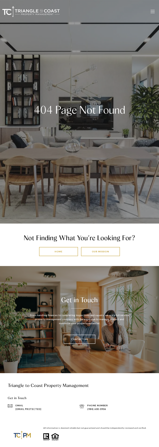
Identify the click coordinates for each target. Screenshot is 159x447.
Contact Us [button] (79, 339)
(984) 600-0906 (96, 409)
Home (58, 251)
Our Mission (100, 251)
